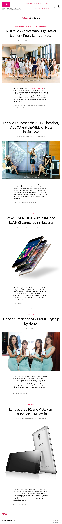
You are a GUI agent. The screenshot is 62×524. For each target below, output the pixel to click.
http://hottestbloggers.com (36, 88)
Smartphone (33, 26)
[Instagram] (6, 514)
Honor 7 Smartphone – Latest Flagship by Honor (31, 321)
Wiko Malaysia (18, 303)
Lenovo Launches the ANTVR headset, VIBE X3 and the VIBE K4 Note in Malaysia (31, 127)
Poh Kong (21, 107)
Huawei (21, 393)
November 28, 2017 (31, 40)
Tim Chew (21, 40)
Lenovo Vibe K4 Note (19, 202)
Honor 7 (17, 393)
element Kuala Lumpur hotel (26, 105)
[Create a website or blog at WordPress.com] (14, 520)
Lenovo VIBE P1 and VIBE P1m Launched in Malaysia (31, 411)
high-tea (40, 105)
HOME (27, 3)
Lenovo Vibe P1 (18, 504)
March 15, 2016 (31, 136)
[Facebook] (3, 514)
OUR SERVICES (45, 3)
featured (35, 105)
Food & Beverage (19, 26)
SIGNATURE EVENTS (35, 7)
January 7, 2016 (31, 328)
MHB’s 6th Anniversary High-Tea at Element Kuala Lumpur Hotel (31, 33)
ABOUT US (32, 3)
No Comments (42, 40)
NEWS (39, 3)
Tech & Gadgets (42, 26)
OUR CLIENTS (44, 5)
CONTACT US (36, 5)
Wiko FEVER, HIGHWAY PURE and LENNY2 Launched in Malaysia (31, 220)
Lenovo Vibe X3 (28, 202)
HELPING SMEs (45, 7)
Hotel (27, 26)
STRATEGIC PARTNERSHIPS (42, 8)
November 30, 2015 (31, 418)
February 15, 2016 (31, 227)
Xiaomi (25, 107)
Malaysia (34, 202)
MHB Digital (10, 520)
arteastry (17, 105)
